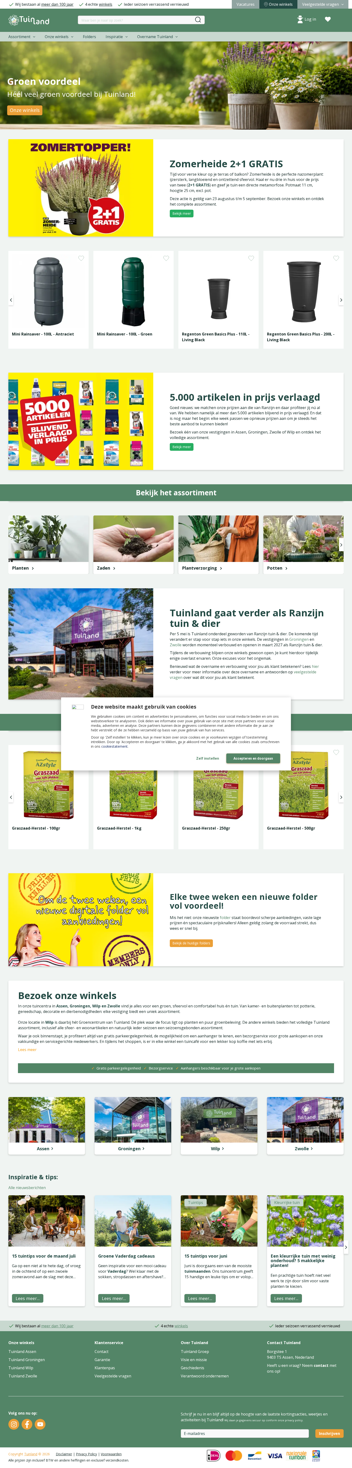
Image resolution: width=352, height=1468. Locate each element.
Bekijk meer (181, 213)
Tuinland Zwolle (22, 1376)
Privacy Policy (86, 1454)
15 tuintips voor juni (205, 1256)
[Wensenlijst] (328, 19)
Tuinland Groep (195, 1351)
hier (315, 666)
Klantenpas (105, 1367)
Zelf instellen (207, 758)
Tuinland (30, 1454)
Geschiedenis (192, 1367)
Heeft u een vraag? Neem (290, 1365)
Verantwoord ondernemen (205, 1376)
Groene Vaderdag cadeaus (126, 1256)
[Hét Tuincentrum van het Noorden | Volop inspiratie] (28, 20)
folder (226, 917)
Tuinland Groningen (26, 1359)
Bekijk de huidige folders (191, 943)
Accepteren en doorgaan (253, 758)
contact (321, 1365)
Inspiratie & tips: (33, 1177)
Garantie (102, 1359)
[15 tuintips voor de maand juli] (46, 1220)
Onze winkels (25, 110)
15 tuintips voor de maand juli (44, 1256)
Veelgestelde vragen (113, 1376)
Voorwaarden (111, 1454)
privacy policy (294, 1420)
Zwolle (176, 644)
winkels (105, 4)
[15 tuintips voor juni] (219, 1220)
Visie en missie (194, 1359)
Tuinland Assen (22, 1351)
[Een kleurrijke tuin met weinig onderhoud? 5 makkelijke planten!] (305, 1220)
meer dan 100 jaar (57, 4)
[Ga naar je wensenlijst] (328, 19)
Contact (101, 1351)
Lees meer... (28, 1298)
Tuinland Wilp (20, 1367)
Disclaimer (64, 1454)
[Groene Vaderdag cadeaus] (133, 1220)
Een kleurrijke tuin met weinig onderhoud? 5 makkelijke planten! (303, 1260)
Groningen (299, 639)
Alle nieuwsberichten (27, 1187)
